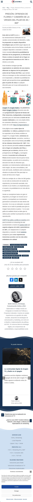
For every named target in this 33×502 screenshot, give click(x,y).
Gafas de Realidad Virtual (10, 249)
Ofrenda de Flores (24, 251)
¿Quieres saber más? (16, 286)
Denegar (16, 491)
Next (29, 378)
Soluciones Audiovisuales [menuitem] (16, 468)
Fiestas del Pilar (19, 247)
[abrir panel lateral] (2, 1)
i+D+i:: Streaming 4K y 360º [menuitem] (16, 450)
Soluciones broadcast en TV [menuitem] (16, 465)
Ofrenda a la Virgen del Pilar (10, 251)
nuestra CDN (23, 225)
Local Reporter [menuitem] (16, 440)
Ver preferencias (16, 495)
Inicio (3, 7)
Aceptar (16, 486)
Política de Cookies (9, 499)
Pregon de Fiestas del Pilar (10, 253)
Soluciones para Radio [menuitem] (16, 462)
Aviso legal (25, 499)
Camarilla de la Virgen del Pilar (18, 244)
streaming (25, 255)
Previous (3, 378)
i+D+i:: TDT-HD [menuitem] (16, 455)
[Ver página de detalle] (16, 356)
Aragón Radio (14, 108)
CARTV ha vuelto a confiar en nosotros (14, 220)
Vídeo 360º (15, 257)
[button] (30, 471)
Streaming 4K (7, 257)
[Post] (20, 280)
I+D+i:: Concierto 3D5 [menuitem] (16, 453)
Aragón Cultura (12, 110)
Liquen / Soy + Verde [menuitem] (16, 443)
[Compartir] (12, 280)
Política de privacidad (18, 499)
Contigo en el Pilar (8, 247)
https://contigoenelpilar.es (21, 125)
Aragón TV (5, 108)
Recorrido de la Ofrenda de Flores (12, 255)
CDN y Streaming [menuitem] (16, 437)
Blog (8, 7)
